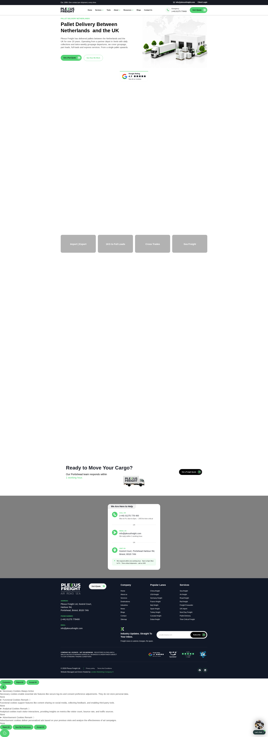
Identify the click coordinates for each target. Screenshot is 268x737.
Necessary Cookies (12, 691)
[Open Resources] (132, 10)
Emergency (175, 8)
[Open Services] (103, 10)
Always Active (27, 691)
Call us (122, 513)
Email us (122, 531)
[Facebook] (200, 670)
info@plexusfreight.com (130, 533)
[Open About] (119, 10)
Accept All (33, 682)
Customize (6, 682)
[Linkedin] (205, 670)
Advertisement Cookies (13, 717)
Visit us (122, 548)
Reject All (19, 682)
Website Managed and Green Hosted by (87, 672)
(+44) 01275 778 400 (129, 516)
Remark (24, 700)
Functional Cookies (11, 700)
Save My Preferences (23, 727)
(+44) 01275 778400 (179, 11)
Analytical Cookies (11, 708)
